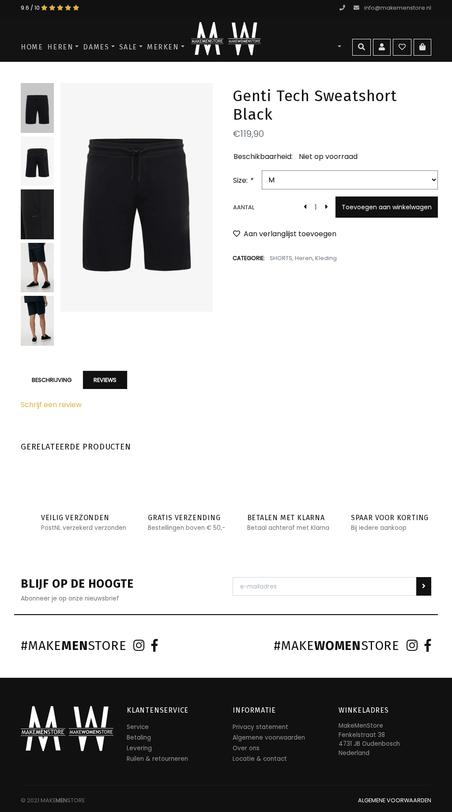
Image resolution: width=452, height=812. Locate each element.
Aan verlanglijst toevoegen (290, 234)
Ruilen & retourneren (157, 759)
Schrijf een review (51, 405)
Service (138, 727)
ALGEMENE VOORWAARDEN (394, 800)
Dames (96, 47)
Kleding (326, 258)
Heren (60, 47)
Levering (139, 748)
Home (32, 47)
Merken (163, 47)
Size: (243, 180)
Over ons (246, 748)
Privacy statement (260, 727)
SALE (128, 47)
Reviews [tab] (105, 380)
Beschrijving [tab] (52, 380)
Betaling (139, 737)
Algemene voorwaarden (269, 737)
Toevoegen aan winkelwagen (387, 207)
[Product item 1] (136, 197)
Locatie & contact (260, 759)
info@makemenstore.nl (397, 7)
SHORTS (281, 258)
